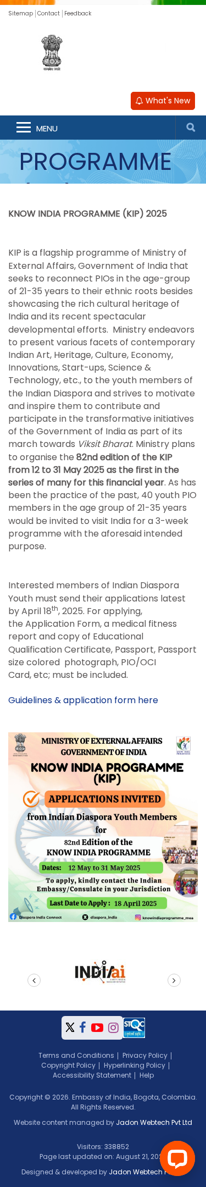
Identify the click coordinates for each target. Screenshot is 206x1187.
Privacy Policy (145, 1055)
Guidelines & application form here (83, 700)
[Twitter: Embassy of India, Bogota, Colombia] (70, 1028)
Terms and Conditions (76, 1055)
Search (190, 127)
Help (147, 1075)
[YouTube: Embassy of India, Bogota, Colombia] (97, 1028)
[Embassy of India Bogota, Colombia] (103, 53)
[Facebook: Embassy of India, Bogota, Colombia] (82, 1028)
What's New (166, 100)
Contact (48, 13)
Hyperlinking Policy (134, 1065)
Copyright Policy (68, 1065)
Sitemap (20, 13)
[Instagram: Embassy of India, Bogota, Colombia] (113, 1028)
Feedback (77, 13)
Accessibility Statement (92, 1075)
